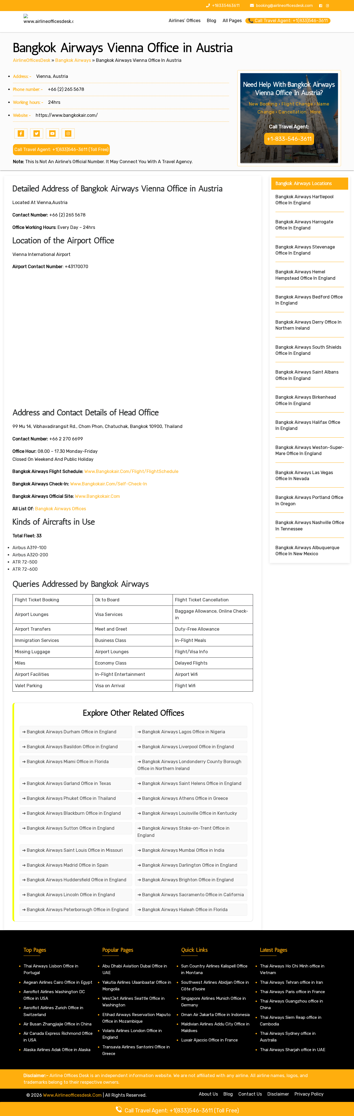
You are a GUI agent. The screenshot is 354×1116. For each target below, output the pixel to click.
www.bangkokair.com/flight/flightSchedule (131, 471)
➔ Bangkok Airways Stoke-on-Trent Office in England (183, 832)
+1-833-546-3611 (289, 139)
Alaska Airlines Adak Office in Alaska (57, 1049)
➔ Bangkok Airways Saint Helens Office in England (189, 783)
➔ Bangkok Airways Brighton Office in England (185, 879)
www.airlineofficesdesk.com (72, 1095)
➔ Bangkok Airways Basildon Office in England (70, 746)
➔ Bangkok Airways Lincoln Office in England (68, 894)
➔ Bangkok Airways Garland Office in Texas (66, 783)
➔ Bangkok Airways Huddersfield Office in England (74, 879)
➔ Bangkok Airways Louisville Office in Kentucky (187, 813)
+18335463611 (225, 5)
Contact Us (250, 1094)
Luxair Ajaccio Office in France (209, 1040)
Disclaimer (278, 1094)
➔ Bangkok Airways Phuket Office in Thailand (69, 798)
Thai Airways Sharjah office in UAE (292, 1049)
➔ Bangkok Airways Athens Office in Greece (182, 798)
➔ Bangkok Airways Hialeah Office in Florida (182, 909)
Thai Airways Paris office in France (292, 991)
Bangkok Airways (73, 60)
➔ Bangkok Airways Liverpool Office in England (185, 746)
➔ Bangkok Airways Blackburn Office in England (71, 813)
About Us (208, 1094)
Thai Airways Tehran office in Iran (291, 982)
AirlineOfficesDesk (31, 60)
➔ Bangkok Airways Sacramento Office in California (190, 894)
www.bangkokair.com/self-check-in (108, 483)
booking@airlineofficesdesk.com (284, 5)
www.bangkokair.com (97, 496)
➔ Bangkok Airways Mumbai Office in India (180, 850)
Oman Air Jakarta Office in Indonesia (215, 1014)
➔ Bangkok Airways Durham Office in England (69, 731)
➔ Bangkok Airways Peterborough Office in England (75, 909)
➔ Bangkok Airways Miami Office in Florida (65, 761)
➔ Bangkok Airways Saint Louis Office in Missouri (73, 850)
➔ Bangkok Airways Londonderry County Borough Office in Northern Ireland (189, 765)
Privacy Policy (309, 1094)
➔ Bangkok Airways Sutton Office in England (68, 828)
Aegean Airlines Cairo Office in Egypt (58, 982)
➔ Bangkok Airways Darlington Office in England (187, 865)
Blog (228, 1094)
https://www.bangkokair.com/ (67, 115)
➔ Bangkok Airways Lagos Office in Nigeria (181, 731)
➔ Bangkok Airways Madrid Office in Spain (65, 865)
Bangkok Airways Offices (60, 508)
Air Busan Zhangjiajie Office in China (58, 1024)
